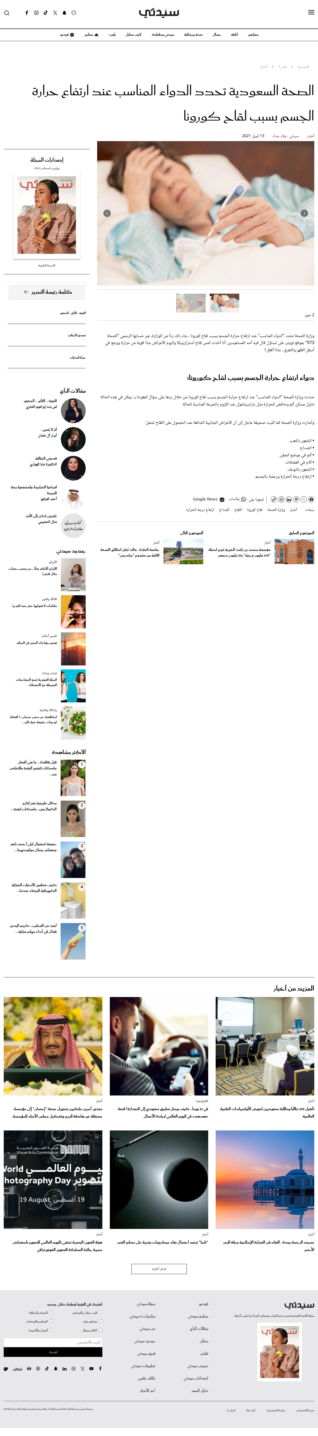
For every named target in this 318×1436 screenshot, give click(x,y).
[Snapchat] (64, 13)
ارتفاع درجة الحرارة (200, 510)
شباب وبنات (49, 673)
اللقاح (238, 510)
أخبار (310, 136)
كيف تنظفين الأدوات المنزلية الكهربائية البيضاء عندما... (34, 888)
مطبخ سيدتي (198, 1316)
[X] (55, 13)
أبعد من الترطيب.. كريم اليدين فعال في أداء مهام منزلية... (33, 929)
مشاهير (253, 35)
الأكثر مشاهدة (69, 752)
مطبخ (88, 35)
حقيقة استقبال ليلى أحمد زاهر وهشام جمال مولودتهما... (33, 847)
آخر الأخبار (147, 1391)
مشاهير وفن (90, 1321)
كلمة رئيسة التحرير (51, 292)
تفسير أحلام (49, 636)
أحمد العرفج (49, 499)
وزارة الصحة (276, 510)
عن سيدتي (147, 1329)
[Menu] (311, 12)
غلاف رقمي (146, 1378)
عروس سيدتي (197, 1366)
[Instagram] (36, 13)
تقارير (204, 1353)
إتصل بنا (231, 1410)
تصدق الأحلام (77, 335)
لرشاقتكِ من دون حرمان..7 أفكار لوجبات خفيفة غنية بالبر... (33, 719)
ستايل (204, 1341)
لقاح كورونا (254, 510)
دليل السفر (200, 1391)
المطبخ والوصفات (37, 1321)
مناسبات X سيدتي (142, 1316)
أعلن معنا (250, 1410)
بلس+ (112, 35)
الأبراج (53, 562)
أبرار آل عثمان (47, 436)
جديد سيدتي (71, 551)
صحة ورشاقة (193, 35)
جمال (217, 35)
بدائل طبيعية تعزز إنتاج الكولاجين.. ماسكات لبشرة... (34, 806)
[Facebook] (27, 13)
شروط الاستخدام (305, 1410)
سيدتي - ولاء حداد (285, 136)
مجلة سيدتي (146, 1304)
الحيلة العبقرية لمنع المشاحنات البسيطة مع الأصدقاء (36, 682)
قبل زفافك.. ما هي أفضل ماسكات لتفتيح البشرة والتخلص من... (33, 768)
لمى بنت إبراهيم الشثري (41, 407)
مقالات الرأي (73, 391)
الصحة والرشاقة (38, 1312)
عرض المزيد (159, 1269)
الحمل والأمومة (38, 1330)
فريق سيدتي (146, 1353)
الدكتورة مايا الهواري (43, 464)
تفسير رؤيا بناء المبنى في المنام (37, 643)
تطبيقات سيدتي (143, 1366)
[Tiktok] (45, 13)
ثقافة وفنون (49, 599)
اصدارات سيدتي (196, 1378)
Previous (304, 213)
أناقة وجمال (89, 1330)
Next (107, 213)
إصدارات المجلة (46, 160)
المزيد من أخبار (294, 988)
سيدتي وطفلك (162, 35)
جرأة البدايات (78, 357)
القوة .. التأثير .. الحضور (73, 313)
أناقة (234, 35)
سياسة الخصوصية (276, 1410)
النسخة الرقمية (46, 265)
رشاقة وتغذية (48, 710)
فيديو (64, 35)
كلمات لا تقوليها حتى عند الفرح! (34, 606)
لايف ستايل (133, 35)
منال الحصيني (47, 522)
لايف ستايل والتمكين (84, 1312)
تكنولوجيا (202, 1101)
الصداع (224, 510)
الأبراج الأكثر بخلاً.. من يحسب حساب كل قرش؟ (32, 571)
